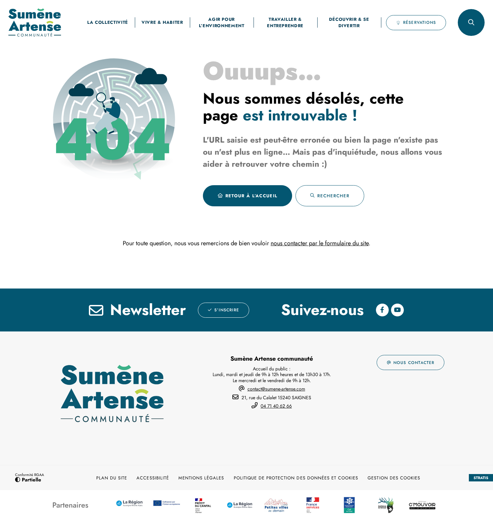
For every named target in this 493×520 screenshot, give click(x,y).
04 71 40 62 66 (276, 406)
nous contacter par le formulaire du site (320, 243)
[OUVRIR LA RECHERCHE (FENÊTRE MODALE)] (471, 22)
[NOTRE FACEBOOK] (382, 310)
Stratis (481, 477)
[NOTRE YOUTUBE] (397, 310)
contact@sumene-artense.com (276, 388)
